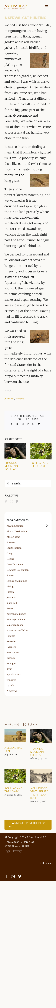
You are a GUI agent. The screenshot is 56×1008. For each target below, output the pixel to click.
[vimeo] (19, 876)
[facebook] (6, 876)
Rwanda (11, 658)
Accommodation (15, 526)
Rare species (13, 652)
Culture (10, 559)
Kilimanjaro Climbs (16, 614)
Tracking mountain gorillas (11, 466)
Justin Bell (9, 398)
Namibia (11, 636)
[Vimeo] (16, 501)
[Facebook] (5, 501)
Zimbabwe (12, 691)
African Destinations (17, 531)
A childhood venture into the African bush (39, 793)
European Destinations (18, 570)
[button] (6, 457)
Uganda (10, 685)
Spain (9, 669)
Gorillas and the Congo (39, 464)
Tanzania (19, 398)
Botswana (11, 542)
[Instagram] (11, 501)
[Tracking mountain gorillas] (15, 445)
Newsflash (12, 641)
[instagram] (13, 876)
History (10, 592)
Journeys (11, 597)
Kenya (10, 608)
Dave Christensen (15, 564)
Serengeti (11, 663)
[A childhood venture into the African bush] (41, 776)
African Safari (13, 537)
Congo (10, 553)
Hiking (10, 586)
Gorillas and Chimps (17, 581)
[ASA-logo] (15, 6)
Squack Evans (14, 674)
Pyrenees (11, 647)
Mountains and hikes (17, 630)
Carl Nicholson (14, 548)
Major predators (15, 625)
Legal (7, 850)
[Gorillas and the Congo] (41, 445)
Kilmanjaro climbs (16, 619)
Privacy (17, 850)
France (10, 575)
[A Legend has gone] (15, 735)
